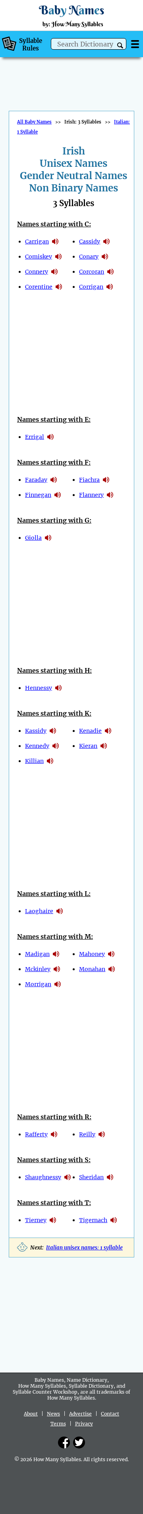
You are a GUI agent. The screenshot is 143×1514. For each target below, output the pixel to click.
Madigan (37, 954)
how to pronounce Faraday (53, 479)
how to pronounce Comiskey (58, 256)
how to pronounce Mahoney (111, 954)
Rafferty (36, 1134)
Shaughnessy (43, 1177)
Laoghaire (39, 911)
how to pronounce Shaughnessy (67, 1177)
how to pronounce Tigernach (113, 1220)
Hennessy (38, 687)
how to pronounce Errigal (50, 436)
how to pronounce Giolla (48, 537)
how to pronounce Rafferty (54, 1134)
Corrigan (91, 286)
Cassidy (89, 241)
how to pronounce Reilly (102, 1134)
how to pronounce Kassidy (53, 730)
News (53, 1414)
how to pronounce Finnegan (57, 494)
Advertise (80, 1414)
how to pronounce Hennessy (58, 687)
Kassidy (35, 730)
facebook (64, 1442)
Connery (36, 271)
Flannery (91, 494)
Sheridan (91, 1177)
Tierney (35, 1220)
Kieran (88, 745)
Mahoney (92, 954)
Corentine (38, 286)
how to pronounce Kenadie (108, 730)
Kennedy (37, 745)
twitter (79, 1442)
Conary (89, 256)
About (31, 1414)
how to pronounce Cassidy (106, 241)
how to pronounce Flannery (110, 494)
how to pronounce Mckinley (57, 969)
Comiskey (38, 256)
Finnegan (38, 494)
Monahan (92, 969)
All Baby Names (34, 122)
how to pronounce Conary (105, 256)
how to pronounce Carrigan (55, 241)
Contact (110, 1414)
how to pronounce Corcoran (110, 271)
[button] (120, 45)
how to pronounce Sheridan (110, 1177)
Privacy (84, 1424)
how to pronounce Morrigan (57, 984)
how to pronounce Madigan (56, 954)
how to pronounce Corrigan (109, 286)
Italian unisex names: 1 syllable (84, 1247)
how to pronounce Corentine (59, 286)
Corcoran (91, 271)
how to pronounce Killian (50, 761)
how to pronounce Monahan (111, 969)
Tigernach (93, 1220)
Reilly (87, 1134)
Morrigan (38, 984)
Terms (58, 1424)
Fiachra (89, 479)
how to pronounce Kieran (103, 745)
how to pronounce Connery (54, 271)
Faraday (36, 479)
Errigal (34, 436)
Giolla (33, 537)
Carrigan (37, 241)
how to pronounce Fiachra (106, 479)
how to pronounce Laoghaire (59, 911)
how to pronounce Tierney (53, 1220)
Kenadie (90, 730)
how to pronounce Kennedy (55, 745)
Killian (34, 761)
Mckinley (37, 969)
